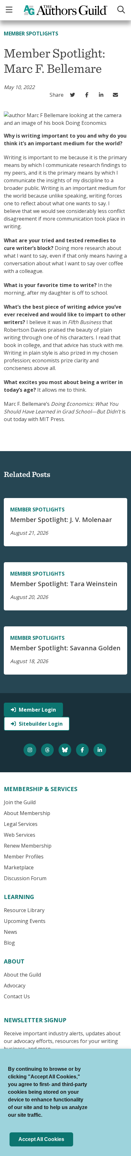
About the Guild (22, 974)
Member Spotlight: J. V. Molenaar (61, 519)
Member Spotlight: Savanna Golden (65, 648)
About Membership (27, 813)
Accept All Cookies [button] (41, 1139)
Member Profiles (24, 856)
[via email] (117, 94)
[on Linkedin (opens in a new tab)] (103, 94)
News (10, 931)
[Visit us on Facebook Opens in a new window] (83, 750)
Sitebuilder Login (41, 723)
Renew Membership (28, 845)
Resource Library (24, 910)
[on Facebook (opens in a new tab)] (88, 94)
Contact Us (17, 996)
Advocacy (14, 985)
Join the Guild (20, 802)
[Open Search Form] (121, 10)
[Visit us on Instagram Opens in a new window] (31, 750)
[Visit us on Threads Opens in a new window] (48, 750)
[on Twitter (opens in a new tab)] (74, 94)
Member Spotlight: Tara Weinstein (63, 583)
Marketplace (19, 867)
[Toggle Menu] (10, 10)
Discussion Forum (25, 878)
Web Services (19, 834)
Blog (9, 942)
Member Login (37, 709)
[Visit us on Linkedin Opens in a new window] (100, 750)
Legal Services (21, 823)
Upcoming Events (24, 921)
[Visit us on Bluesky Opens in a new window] (66, 750)
